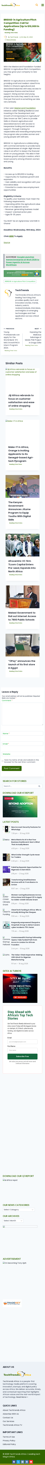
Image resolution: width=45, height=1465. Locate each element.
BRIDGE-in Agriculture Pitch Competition (20, 281)
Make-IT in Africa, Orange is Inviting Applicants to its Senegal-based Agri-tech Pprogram (20, 454)
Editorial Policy (9, 1444)
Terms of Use (9, 1437)
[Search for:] (22, 786)
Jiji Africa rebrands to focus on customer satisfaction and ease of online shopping (21, 400)
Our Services (8, 1421)
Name (6, 733)
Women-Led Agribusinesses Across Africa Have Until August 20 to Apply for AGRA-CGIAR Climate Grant (26, 897)
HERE (11, 236)
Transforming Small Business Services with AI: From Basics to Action (24, 882)
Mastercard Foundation (25, 108)
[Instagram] (22, 1462)
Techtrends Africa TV (12, 1425)
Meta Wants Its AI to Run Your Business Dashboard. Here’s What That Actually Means (25, 842)
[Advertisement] (22, 1100)
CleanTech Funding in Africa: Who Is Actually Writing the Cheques (26, 911)
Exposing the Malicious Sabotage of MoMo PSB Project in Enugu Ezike (33, 336)
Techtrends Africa (11, 1381)
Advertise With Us (11, 1414)
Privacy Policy (9, 1440)
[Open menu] (42, 5)
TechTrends (14, 37)
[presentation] (22, 379)
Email (6, 744)
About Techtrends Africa (14, 1410)
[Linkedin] (27, 1462)
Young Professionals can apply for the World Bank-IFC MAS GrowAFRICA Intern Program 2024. (12, 338)
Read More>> (22, 1397)
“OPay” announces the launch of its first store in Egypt (21, 664)
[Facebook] (14, 1462)
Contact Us (8, 1417)
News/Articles (11, 40)
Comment (7, 700)
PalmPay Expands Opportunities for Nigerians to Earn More (26, 868)
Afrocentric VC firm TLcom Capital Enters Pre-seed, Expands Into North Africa (22, 566)
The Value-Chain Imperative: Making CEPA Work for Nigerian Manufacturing (26, 957)
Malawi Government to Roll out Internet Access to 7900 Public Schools (22, 616)
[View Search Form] (36, 5)
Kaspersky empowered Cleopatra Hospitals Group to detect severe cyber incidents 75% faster (25, 924)
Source (7, 242)
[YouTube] (31, 1462)
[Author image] (5, 37)
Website (6, 754)
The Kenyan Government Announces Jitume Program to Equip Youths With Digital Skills (19, 511)
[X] (18, 1462)
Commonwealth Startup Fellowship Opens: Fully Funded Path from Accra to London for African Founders (26, 941)
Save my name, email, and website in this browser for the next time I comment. (21, 761)
